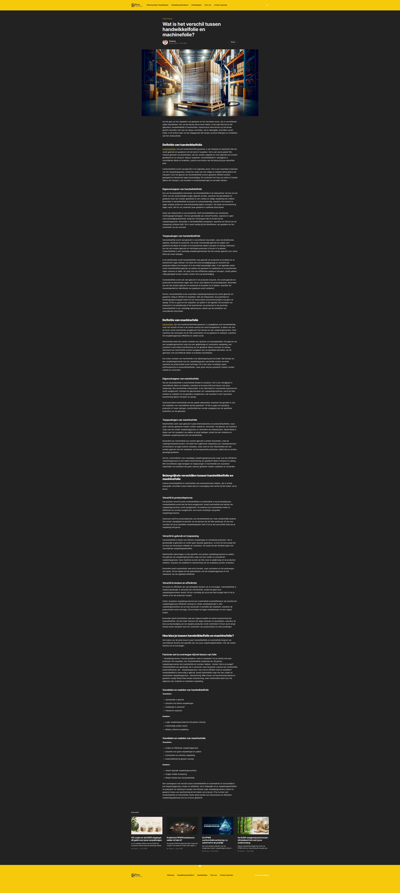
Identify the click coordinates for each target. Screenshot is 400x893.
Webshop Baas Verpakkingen (157, 5)
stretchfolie (167, 19)
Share (233, 42)
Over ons (207, 5)
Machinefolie (167, 324)
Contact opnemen (220, 5)
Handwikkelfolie (169, 149)
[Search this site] (267, 5)
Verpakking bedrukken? (179, 5)
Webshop (170, 875)
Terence (172, 41)
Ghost (266, 875)
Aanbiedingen (196, 5)
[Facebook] (200, 866)
